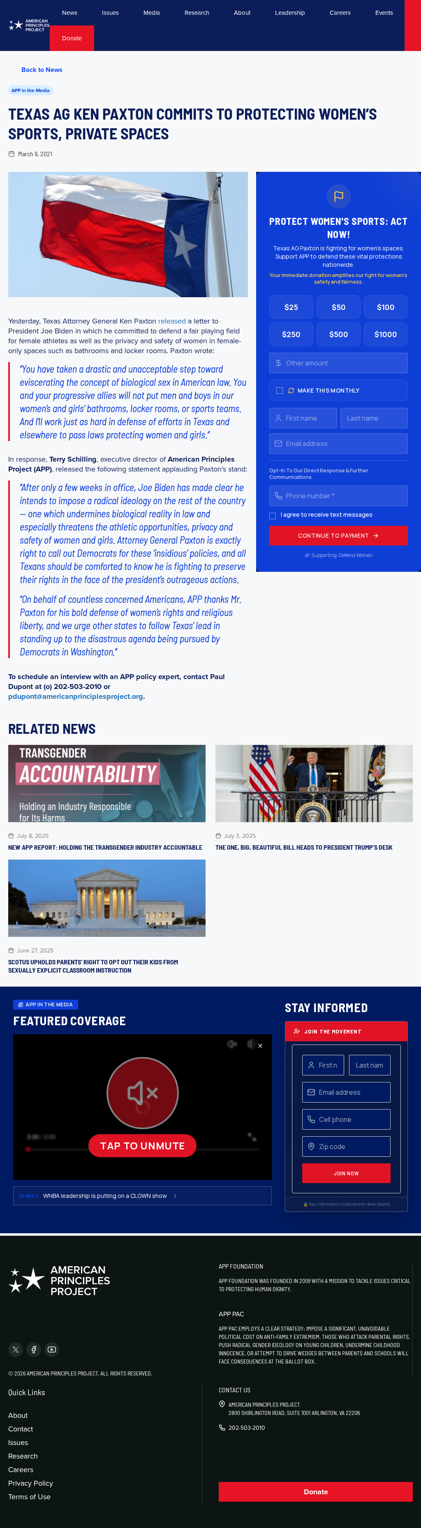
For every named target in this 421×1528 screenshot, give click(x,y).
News (69, 12)
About (242, 12)
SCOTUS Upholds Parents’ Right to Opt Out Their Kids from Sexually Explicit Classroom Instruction (93, 966)
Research (197, 12)
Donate (72, 38)
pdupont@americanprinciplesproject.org (75, 696)
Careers (340, 12)
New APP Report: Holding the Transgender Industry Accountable (105, 847)
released (172, 321)
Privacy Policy (30, 1483)
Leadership (290, 12)
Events (384, 12)
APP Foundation (241, 1266)
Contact (20, 1429)
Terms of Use (29, 1496)
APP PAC (231, 1314)
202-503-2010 (247, 1428)
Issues (110, 12)
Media (151, 12)
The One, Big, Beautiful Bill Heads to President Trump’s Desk (304, 847)
